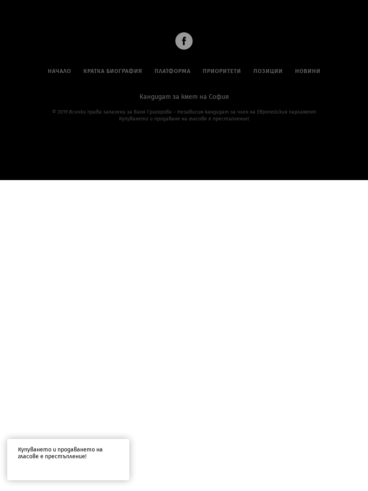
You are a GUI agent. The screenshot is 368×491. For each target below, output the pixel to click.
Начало (59, 71)
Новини (308, 71)
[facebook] (184, 41)
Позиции (268, 71)
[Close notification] (124, 444)
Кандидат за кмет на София (184, 97)
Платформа (172, 71)
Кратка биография (112, 71)
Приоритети (222, 71)
